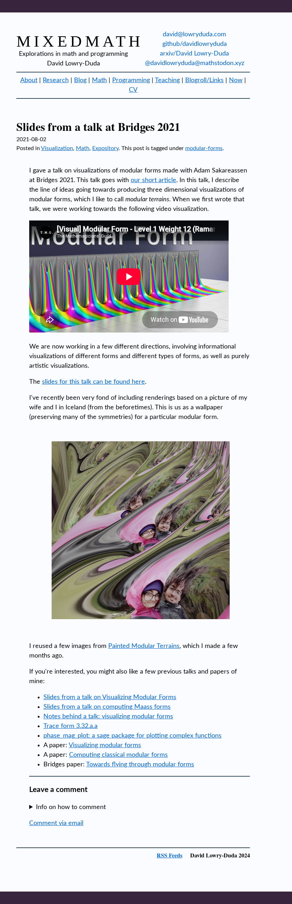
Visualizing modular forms (105, 745)
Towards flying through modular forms (140, 764)
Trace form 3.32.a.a (70, 726)
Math (99, 80)
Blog (80, 80)
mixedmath (80, 41)
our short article (153, 180)
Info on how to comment (71, 807)
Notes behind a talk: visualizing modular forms (108, 716)
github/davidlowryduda (194, 44)
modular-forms (204, 148)
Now (236, 80)
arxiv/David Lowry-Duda (194, 53)
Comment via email (56, 823)
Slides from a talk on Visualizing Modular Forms (109, 697)
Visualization (57, 148)
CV (133, 90)
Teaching (167, 80)
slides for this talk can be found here (93, 382)
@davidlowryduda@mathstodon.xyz (194, 63)
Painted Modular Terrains (143, 646)
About (28, 80)
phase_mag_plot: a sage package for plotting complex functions (132, 736)
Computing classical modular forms (118, 755)
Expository (105, 148)
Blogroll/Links (204, 80)
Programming (131, 80)
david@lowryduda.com (194, 34)
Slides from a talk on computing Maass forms (107, 707)
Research (56, 80)
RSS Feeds (169, 855)
